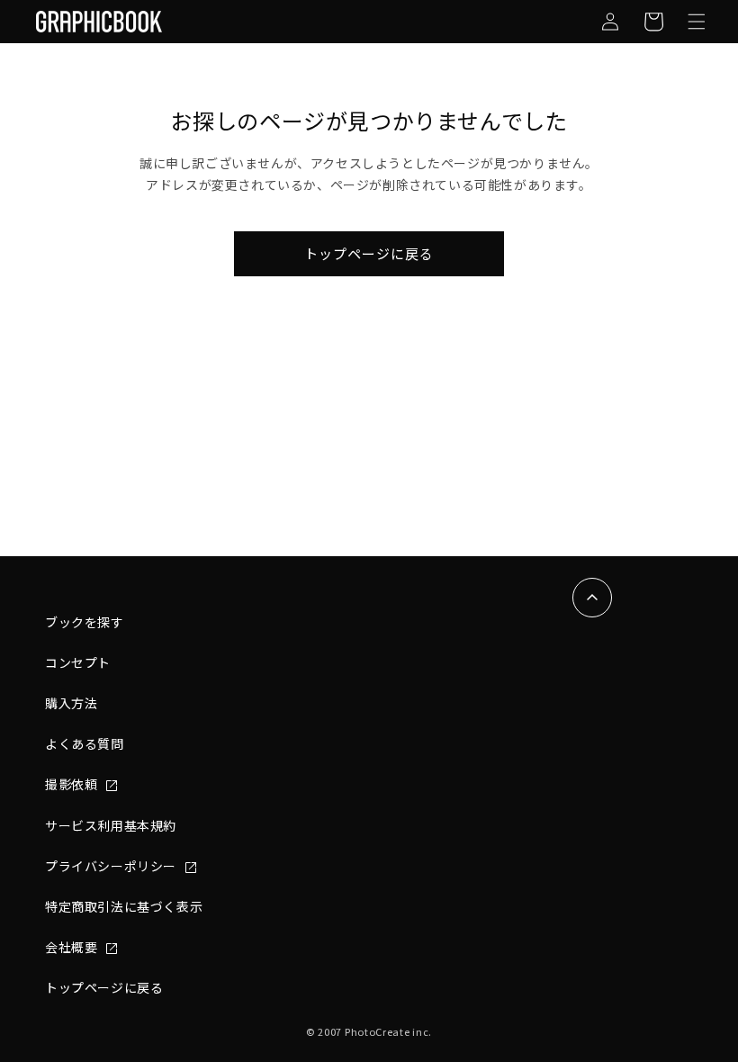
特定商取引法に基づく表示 (123, 906)
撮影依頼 (73, 784)
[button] (696, 21)
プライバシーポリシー (112, 866)
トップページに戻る (369, 253)
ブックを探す (84, 622)
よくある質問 (84, 743)
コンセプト (78, 662)
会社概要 (73, 947)
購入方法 (71, 703)
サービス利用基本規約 (110, 825)
